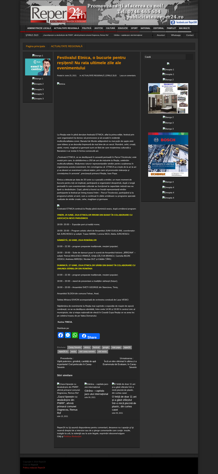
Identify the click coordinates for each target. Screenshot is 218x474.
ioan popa (116, 347)
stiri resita (102, 351)
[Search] (189, 57)
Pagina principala (35, 46)
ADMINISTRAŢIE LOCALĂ (39, 28)
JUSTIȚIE (98, 28)
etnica (87, 347)
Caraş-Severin (75, 347)
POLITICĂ (86, 28)
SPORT (134, 28)
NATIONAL (145, 28)
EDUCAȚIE (123, 28)
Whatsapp (176, 35)
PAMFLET (171, 28)
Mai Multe (184, 28)
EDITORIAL (158, 28)
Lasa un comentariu (128, 76)
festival (96, 347)
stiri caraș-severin (87, 351)
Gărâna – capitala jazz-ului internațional (128, 35)
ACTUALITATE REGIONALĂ (66, 28)
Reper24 (34, 465)
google (106, 347)
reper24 (127, 347)
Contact (190, 35)
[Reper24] (109, 12)
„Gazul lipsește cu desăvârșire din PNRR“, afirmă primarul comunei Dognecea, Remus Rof (75, 35)
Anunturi (161, 35)
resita (73, 351)
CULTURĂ (110, 28)
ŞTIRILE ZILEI (111, 76)
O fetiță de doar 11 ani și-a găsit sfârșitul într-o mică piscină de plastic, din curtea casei (124, 403)
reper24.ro (63, 351)
